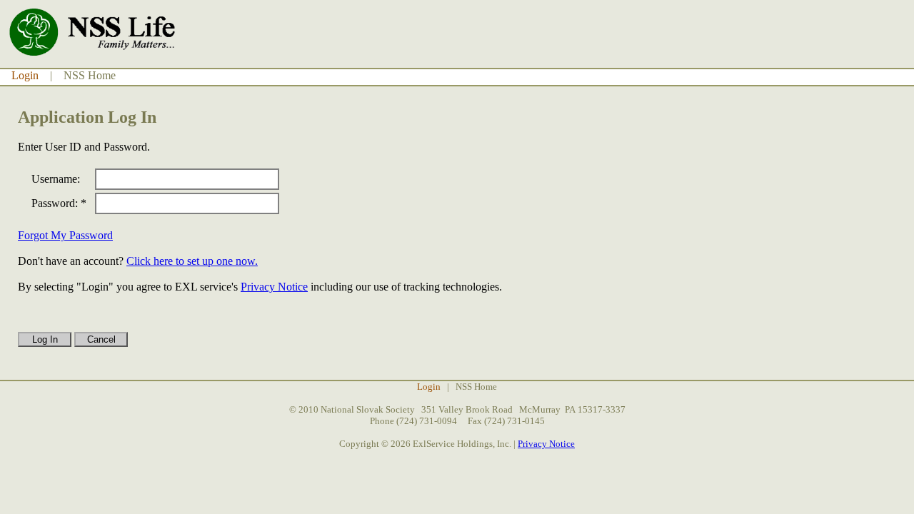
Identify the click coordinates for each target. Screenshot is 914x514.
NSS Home (90, 75)
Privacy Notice (274, 287)
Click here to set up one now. (192, 261)
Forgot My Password (65, 235)
